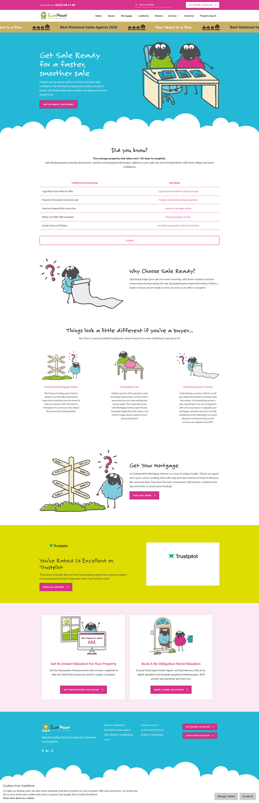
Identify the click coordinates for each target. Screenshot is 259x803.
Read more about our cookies (18, 798)
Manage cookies (226, 796)
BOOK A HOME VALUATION (169, 689)
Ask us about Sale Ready (58, 104)
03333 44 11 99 (65, 5)
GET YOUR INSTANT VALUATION (81, 689)
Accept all (248, 796)
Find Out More (142, 495)
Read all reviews (53, 587)
